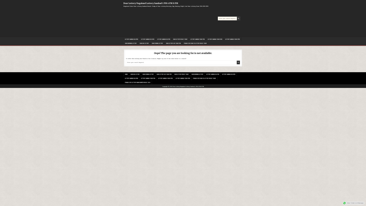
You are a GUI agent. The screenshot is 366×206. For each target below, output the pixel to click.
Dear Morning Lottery (131, 43)
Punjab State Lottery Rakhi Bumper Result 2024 (137, 82)
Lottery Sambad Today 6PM (215, 39)
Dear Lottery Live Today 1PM (173, 43)
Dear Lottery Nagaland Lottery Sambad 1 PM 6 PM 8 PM (150, 3)
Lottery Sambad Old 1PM (163, 39)
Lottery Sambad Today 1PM (197, 39)
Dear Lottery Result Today (180, 39)
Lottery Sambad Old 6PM (147, 39)
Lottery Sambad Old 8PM (131, 39)
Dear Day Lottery (144, 43)
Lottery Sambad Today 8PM (232, 39)
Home (126, 74)
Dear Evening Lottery (157, 43)
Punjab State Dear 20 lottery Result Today (195, 43)
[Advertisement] (170, 21)
